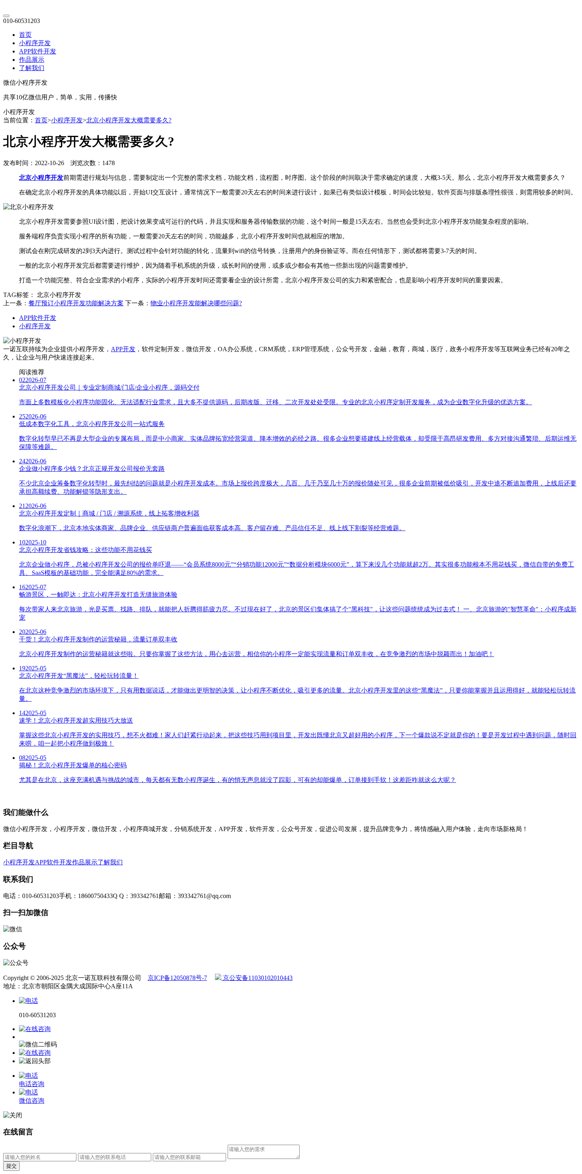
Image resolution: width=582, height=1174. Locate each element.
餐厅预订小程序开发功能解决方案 (76, 303)
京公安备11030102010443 (257, 977)
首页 (25, 34)
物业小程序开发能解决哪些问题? (196, 303)
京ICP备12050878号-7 (177, 977)
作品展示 (31, 59)
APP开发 (123, 349)
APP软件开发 (37, 51)
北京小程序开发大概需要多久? (128, 120)
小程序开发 (35, 43)
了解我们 (31, 68)
